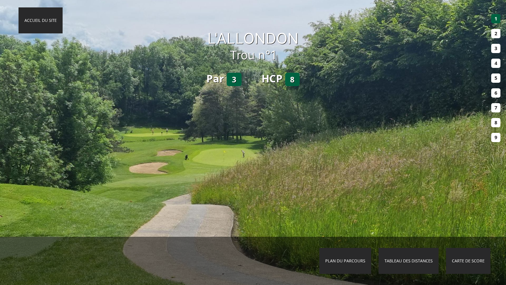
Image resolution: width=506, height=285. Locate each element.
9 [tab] (496, 137)
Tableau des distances (409, 260)
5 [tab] (496, 78)
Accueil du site (40, 20)
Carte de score (468, 260)
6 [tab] (496, 92)
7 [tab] (496, 107)
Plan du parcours (345, 260)
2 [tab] (496, 33)
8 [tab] (496, 122)
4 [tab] (496, 63)
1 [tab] (496, 18)
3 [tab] (496, 48)
